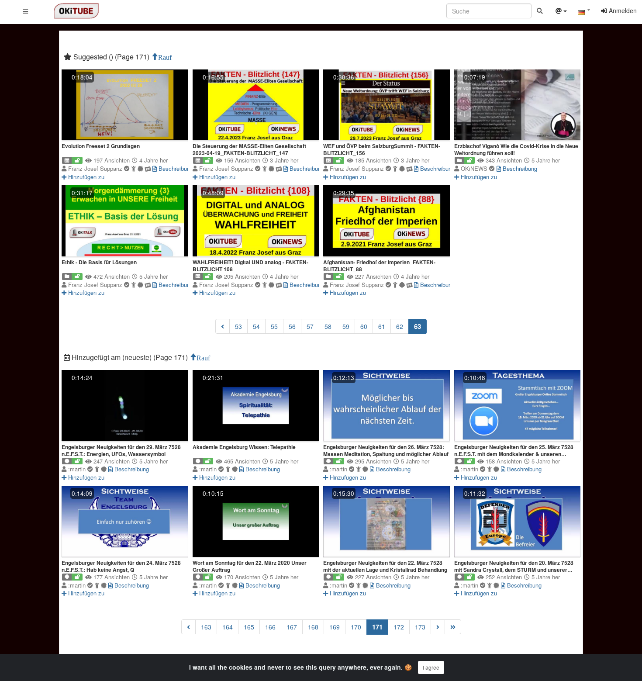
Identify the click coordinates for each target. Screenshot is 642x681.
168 (313, 626)
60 (363, 326)
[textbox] (584, 12)
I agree (431, 667)
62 (399, 326)
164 (227, 626)
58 (327, 326)
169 (334, 626)
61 (381, 326)
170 (356, 626)
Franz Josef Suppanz (96, 168)
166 (270, 626)
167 (291, 626)
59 (345, 326)
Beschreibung (175, 168)
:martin (77, 469)
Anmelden (622, 10)
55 (274, 326)
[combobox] (584, 12)
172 (398, 626)
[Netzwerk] (561, 11)
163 (206, 626)
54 (256, 326)
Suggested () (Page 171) (111, 57)
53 (238, 326)
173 (420, 626)
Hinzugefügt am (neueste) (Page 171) (130, 357)
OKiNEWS (475, 168)
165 (249, 626)
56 (292, 326)
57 (310, 326)
